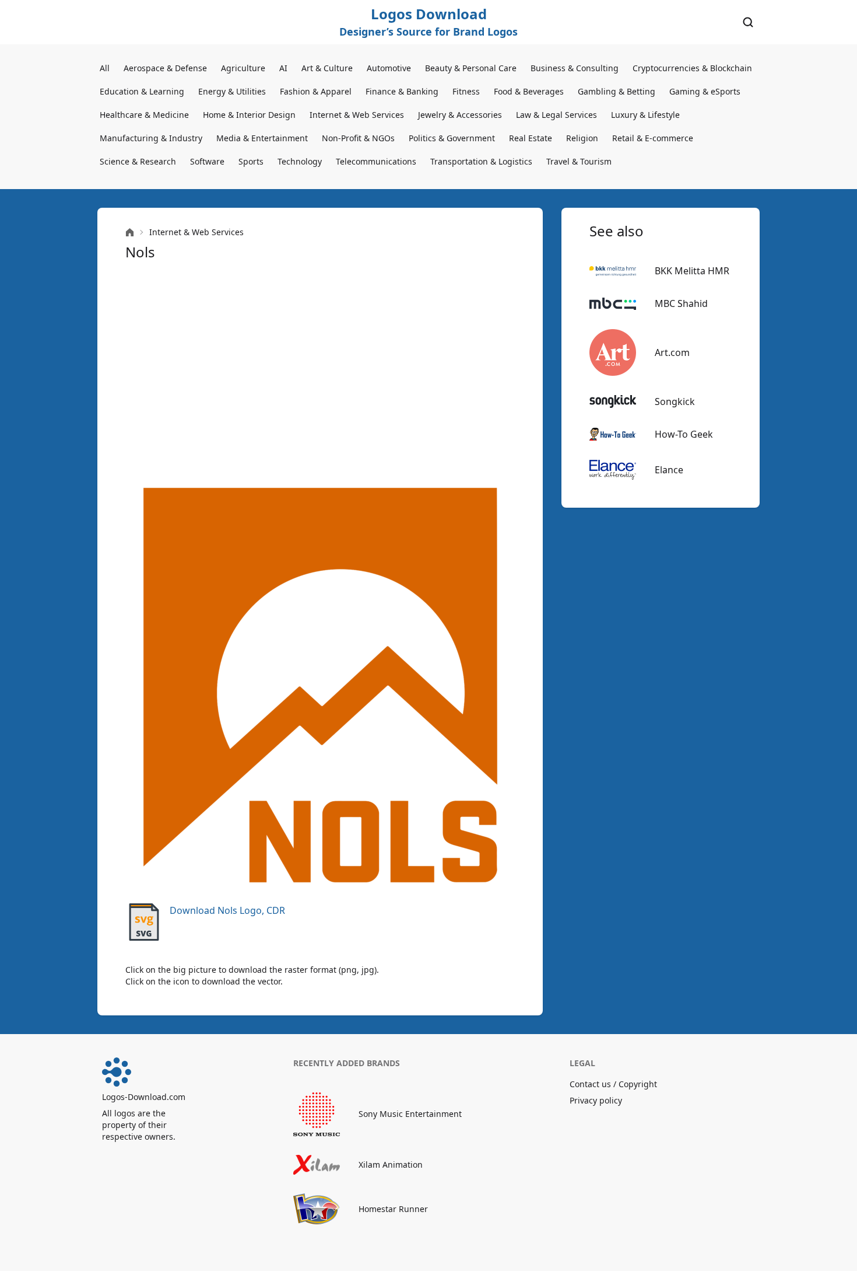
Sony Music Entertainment (410, 1113)
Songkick (675, 401)
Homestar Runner (393, 1208)
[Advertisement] (320, 371)
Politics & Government (452, 138)
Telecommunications (376, 161)
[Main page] (129, 232)
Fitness (466, 91)
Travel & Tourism (579, 161)
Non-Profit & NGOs (358, 138)
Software (207, 161)
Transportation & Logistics (481, 161)
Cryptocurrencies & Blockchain (692, 68)
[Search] (748, 22)
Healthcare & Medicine (144, 114)
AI (283, 68)
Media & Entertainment (262, 138)
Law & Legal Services (556, 114)
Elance (669, 469)
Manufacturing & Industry (151, 138)
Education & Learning (142, 91)
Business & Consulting (575, 68)
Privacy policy (596, 1100)
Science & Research (138, 161)
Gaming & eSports (704, 91)
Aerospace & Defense (165, 68)
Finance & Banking (402, 91)
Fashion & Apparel (316, 91)
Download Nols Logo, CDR (227, 910)
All (105, 68)
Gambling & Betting (616, 91)
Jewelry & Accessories (460, 114)
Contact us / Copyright (613, 1084)
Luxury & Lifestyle (645, 114)
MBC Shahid (681, 303)
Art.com (672, 352)
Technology (300, 161)
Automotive (389, 68)
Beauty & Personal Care (471, 68)
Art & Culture (327, 68)
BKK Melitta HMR (692, 270)
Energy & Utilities (232, 91)
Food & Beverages (529, 91)
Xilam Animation (391, 1164)
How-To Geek (684, 434)
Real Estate (530, 138)
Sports (251, 161)
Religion (582, 138)
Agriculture (243, 68)
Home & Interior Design (249, 114)
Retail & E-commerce (652, 138)
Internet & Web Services (357, 114)
